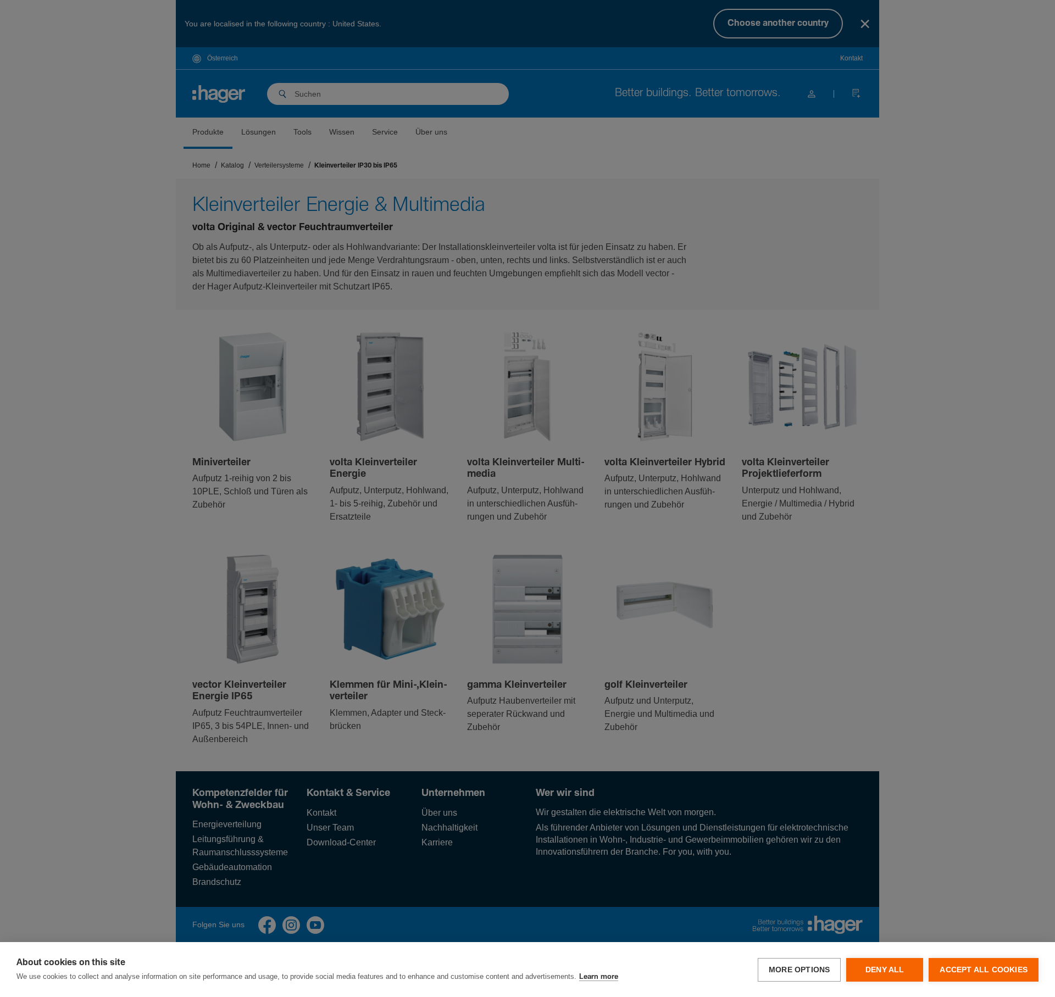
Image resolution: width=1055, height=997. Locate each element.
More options (799, 970)
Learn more (598, 977)
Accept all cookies (984, 970)
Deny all (884, 970)
